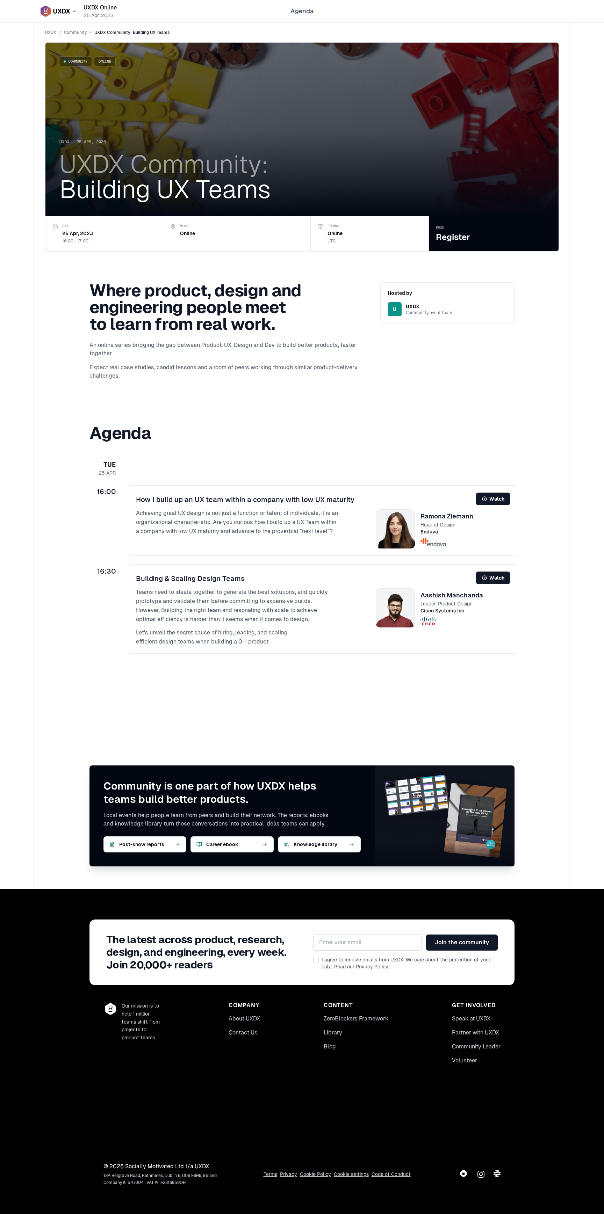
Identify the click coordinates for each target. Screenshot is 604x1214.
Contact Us (243, 1032)
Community (75, 32)
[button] (323, 520)
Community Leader (476, 1046)
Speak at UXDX (471, 1018)
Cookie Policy (315, 1174)
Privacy (288, 1174)
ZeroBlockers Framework (356, 1018)
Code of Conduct (391, 1174)
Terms (270, 1174)
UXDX (50, 32)
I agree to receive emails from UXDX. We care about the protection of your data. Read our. (406, 963)
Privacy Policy (372, 966)
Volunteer (464, 1060)
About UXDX (244, 1018)
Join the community (462, 942)
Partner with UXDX (475, 1032)
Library (333, 1032)
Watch (496, 499)
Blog (330, 1046)
